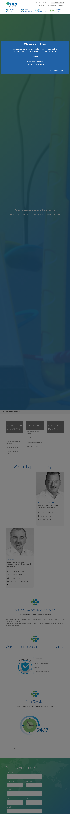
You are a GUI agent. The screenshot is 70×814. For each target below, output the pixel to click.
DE (37, 3)
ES (46, 3)
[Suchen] (63, 3)
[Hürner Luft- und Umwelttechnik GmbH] (12, 4)
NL (44, 3)
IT (50, 3)
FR (41, 3)
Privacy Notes (54, 70)
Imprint (62, 70)
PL (48, 3)
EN (39, 3)
